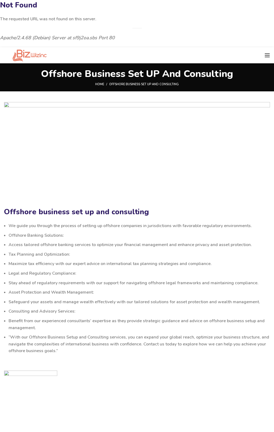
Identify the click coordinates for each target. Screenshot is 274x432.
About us (17, 411)
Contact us (19, 401)
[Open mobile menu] (267, 55)
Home (99, 84)
